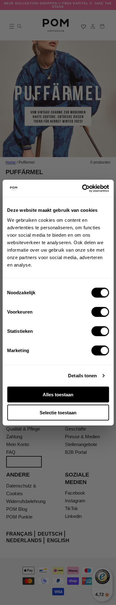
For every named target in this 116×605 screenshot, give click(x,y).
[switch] (100, 312)
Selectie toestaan (58, 412)
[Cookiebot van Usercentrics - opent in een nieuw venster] (82, 188)
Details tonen (82, 375)
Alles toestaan (58, 394)
